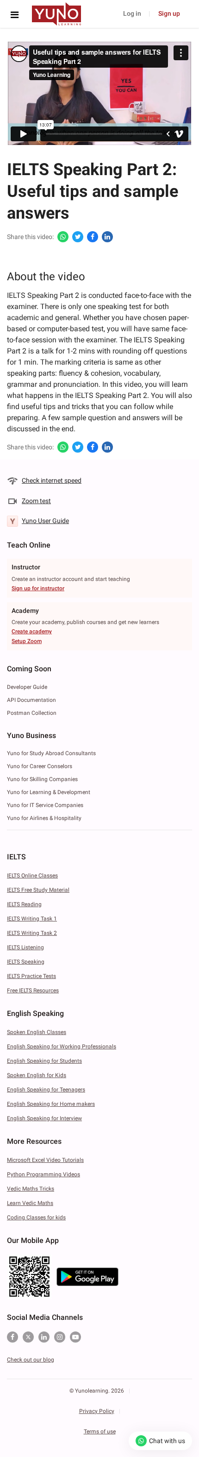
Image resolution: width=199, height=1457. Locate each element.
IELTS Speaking (25, 962)
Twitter (28, 1337)
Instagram (59, 1337)
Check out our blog (30, 1359)
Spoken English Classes (36, 1032)
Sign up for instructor (38, 588)
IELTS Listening (25, 947)
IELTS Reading (24, 904)
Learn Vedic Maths (30, 1203)
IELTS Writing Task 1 (32, 918)
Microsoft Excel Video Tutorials (45, 1160)
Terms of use (100, 1431)
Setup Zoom (27, 641)
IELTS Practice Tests (31, 976)
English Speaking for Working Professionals (61, 1046)
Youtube (75, 1337)
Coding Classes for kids (36, 1217)
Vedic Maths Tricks (30, 1189)
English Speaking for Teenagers (46, 1089)
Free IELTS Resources (33, 990)
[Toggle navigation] (17, 15)
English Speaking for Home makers (51, 1104)
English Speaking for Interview (44, 1118)
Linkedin (44, 1337)
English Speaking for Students (44, 1061)
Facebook (12, 1337)
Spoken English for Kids (36, 1075)
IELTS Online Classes (32, 875)
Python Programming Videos (43, 1174)
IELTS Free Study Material (38, 890)
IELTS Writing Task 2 (32, 933)
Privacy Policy (96, 1411)
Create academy (32, 631)
